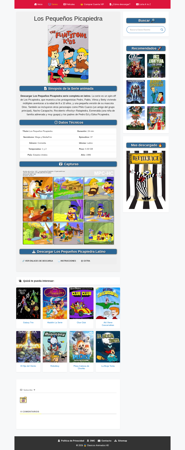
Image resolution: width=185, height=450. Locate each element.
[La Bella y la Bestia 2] (156, 118)
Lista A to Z (145, 4)
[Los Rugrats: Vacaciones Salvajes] (135, 118)
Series (55, 4)
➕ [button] (85, 261)
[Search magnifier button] (162, 30)
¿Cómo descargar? (121, 4)
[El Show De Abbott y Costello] (156, 92)
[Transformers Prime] (135, 92)
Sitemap (122, 440)
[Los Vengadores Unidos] (135, 66)
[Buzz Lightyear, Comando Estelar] (156, 66)
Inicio (39, 4)
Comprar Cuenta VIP (94, 4)
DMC (92, 440)
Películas (70, 4)
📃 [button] (67, 261)
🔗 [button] (37, 261)
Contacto (106, 440)
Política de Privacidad (72, 440)
